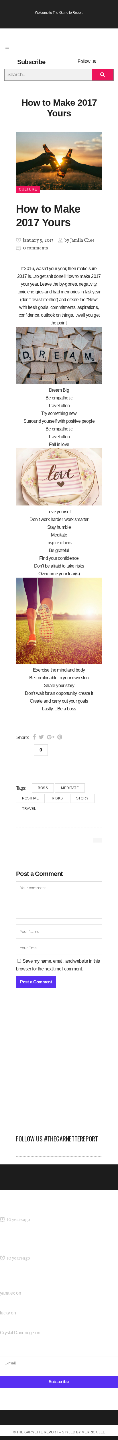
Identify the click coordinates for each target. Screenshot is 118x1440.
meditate (70, 788)
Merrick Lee (93, 1432)
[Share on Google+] (50, 737)
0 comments (35, 248)
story (82, 798)
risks (57, 798)
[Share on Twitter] (41, 737)
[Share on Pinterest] (59, 737)
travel (29, 809)
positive (30, 798)
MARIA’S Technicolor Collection (30, 1208)
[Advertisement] (59, 1064)
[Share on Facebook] (34, 737)
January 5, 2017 (38, 240)
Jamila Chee (82, 240)
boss (43, 788)
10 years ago (18, 1220)
